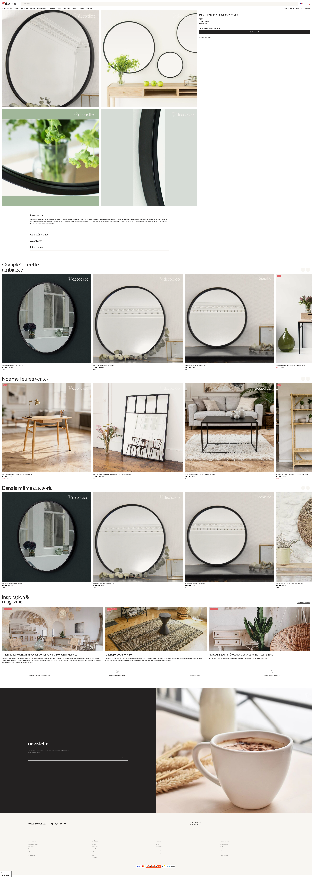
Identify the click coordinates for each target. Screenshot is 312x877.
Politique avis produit (225, 851)
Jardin (59, 8)
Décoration (24, 8)
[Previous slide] (303, 270)
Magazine (307, 8)
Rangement (66, 8)
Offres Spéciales (288, 8)
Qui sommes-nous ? (33, 844)
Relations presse (32, 853)
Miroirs (157, 844)
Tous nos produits (7, 8)
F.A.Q (221, 846)
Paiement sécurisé (224, 853)
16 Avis (208, 21)
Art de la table (52, 8)
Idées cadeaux (159, 851)
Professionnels (32, 855)
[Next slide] (308, 270)
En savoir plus (203, 23)
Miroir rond (212, 12)
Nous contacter (224, 844)
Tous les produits (160, 853)
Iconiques (158, 848)
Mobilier (16, 8)
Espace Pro (299, 8)
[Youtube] (65, 824)
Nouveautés (159, 846)
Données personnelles (38, 872)
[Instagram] (56, 824)
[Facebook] (52, 824)
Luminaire (32, 8)
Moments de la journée (33, 848)
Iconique (74, 8)
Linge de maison (41, 8)
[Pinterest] (61, 824)
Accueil (4, 685)
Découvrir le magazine (303, 602)
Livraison (222, 848)
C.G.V (29, 872)
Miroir (207, 12)
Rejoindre (125, 758)
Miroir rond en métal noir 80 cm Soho (225, 12)
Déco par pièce (31, 846)
